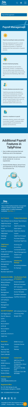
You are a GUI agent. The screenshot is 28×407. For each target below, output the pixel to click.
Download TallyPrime (20, 241)
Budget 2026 (17, 316)
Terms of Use (19, 404)
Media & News (5, 373)
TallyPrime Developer (7, 231)
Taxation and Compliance (18, 256)
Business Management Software (5, 292)
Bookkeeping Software (5, 286)
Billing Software (5, 282)
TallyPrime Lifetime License (19, 232)
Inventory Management (5, 268)
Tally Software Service (7, 221)
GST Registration (6, 314)
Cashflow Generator (20, 297)
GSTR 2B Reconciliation (5, 327)
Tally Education (5, 368)
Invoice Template (19, 292)
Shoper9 (3, 238)
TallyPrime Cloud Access (6, 227)
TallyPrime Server (6, 223)
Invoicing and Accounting (18, 246)
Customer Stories (19, 344)
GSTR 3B (3, 331)
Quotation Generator (20, 294)
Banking (3, 249)
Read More (10, 211)
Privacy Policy (11, 404)
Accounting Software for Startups (20, 267)
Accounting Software (7, 280)
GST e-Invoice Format (20, 311)
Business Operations (7, 272)
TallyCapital (4, 233)
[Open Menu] (25, 3)
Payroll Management (20, 252)
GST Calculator (18, 287)
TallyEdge (3, 236)
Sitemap (16, 349)
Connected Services (20, 250)
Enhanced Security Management (6, 263)
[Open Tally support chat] (25, 404)
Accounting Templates (20, 289)
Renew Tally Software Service (20, 222)
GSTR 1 (3, 319)
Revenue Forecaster (20, 284)
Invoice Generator (19, 282)
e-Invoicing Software (7, 297)
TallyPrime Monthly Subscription (19, 227)
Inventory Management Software (5, 304)
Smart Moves (5, 344)
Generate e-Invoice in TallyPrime (7, 335)
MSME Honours (18, 342)
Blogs (2, 347)
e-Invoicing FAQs (19, 313)
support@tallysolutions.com (8, 381)
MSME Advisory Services (5, 364)
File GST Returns (5, 316)
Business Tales (5, 352)
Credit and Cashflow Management (7, 253)
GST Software (5, 300)
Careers (16, 347)
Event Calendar (5, 354)
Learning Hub (5, 349)
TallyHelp (3, 379)
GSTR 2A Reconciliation (5, 322)
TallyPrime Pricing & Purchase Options (20, 237)
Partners (3, 361)
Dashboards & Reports (5, 258)
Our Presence (5, 371)
